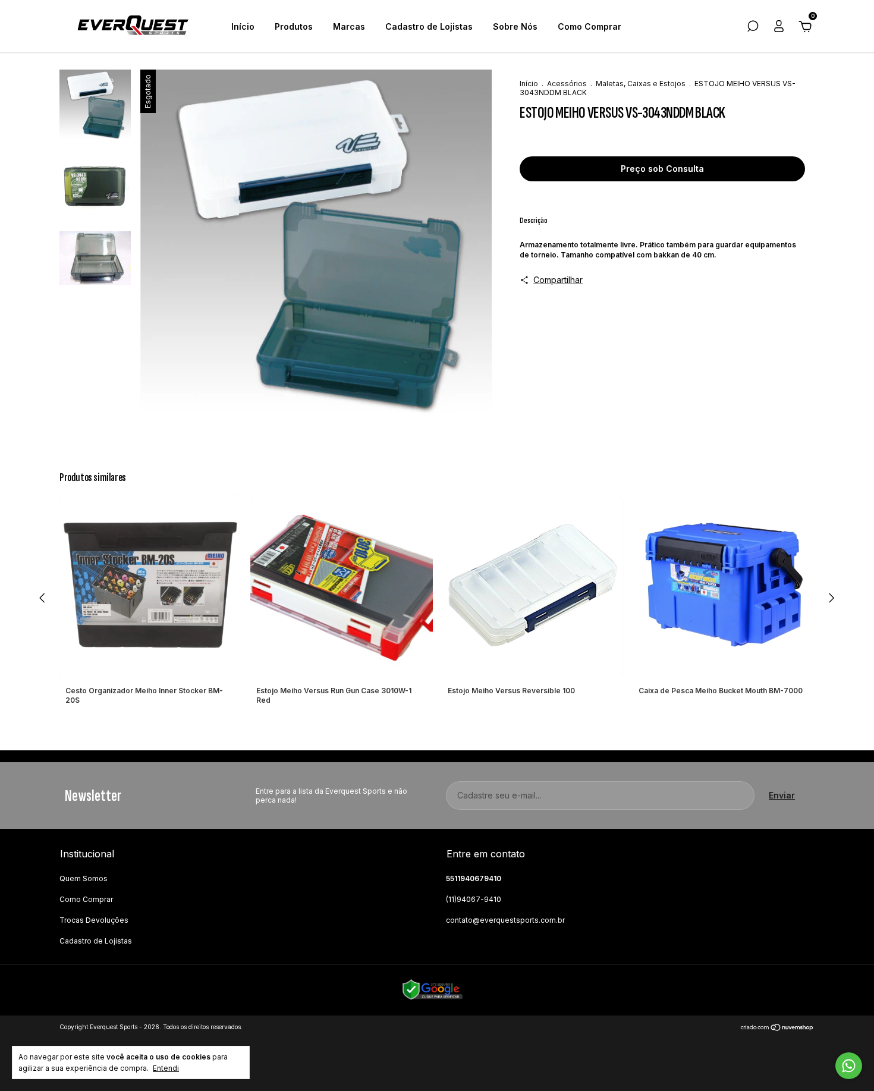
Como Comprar (589, 26)
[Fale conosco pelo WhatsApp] (848, 1065)
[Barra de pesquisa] (753, 28)
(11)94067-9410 (473, 899)
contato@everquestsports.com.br (505, 920)
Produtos (294, 26)
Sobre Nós (515, 26)
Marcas (349, 26)
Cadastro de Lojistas (429, 26)
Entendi (166, 1068)
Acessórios (567, 83)
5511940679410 (473, 878)
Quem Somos (83, 878)
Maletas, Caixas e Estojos (641, 83)
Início (242, 26)
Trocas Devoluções (93, 920)
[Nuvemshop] (777, 1028)
